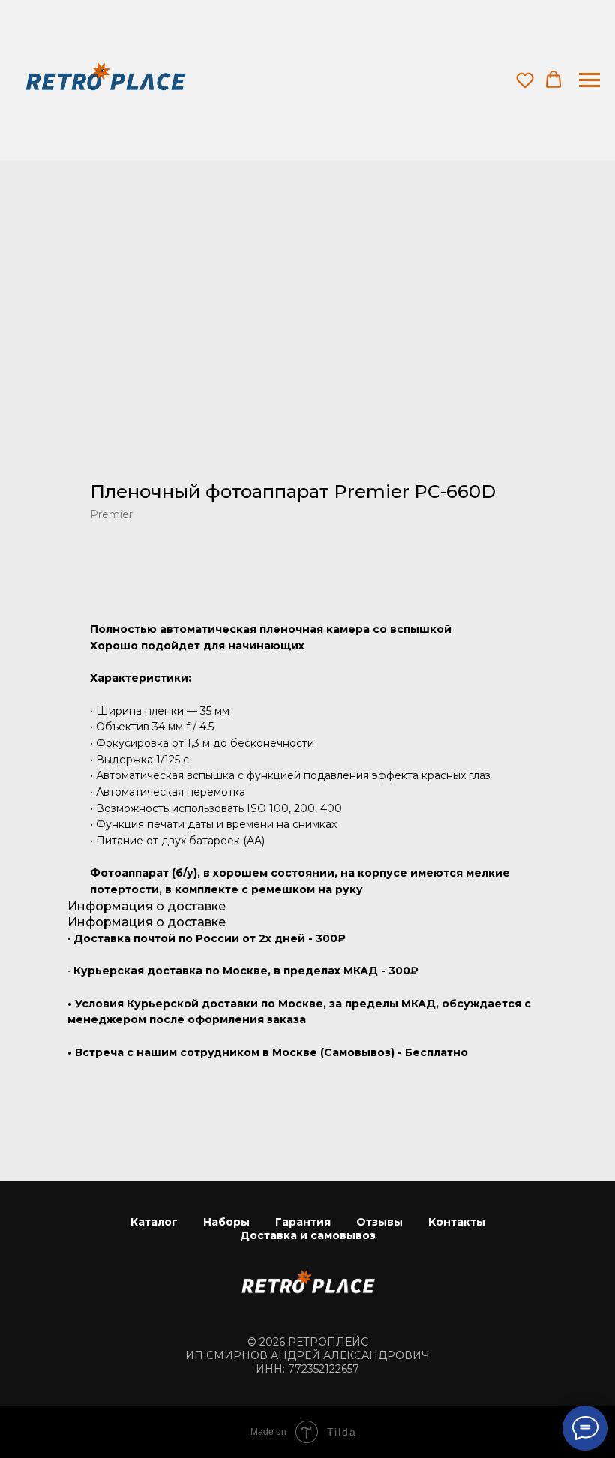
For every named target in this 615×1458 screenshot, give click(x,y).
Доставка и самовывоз (308, 1235)
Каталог (154, 1221)
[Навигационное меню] (589, 80)
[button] (525, 79)
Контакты (456, 1221)
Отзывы (379, 1221)
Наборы (226, 1221)
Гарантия (303, 1221)
